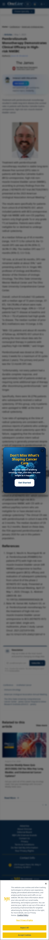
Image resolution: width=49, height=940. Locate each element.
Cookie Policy (22, 915)
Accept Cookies (24, 935)
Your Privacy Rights (24, 920)
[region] (24, 910)
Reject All (24, 928)
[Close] (46, 884)
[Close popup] (42, 450)
